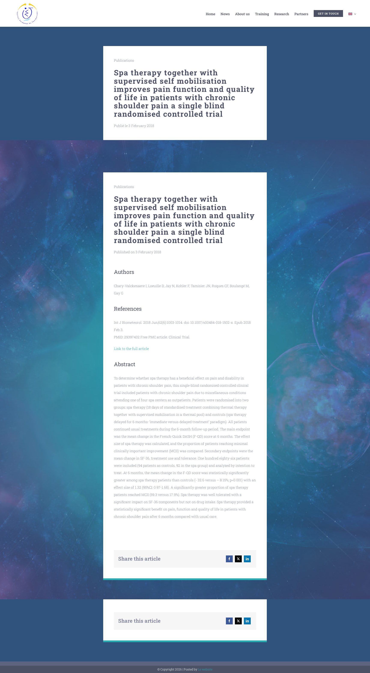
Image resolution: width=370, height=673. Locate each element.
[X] (238, 558)
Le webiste (205, 669)
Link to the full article (131, 348)
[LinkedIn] (247, 558)
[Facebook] (229, 558)
